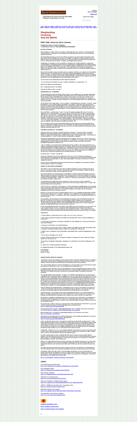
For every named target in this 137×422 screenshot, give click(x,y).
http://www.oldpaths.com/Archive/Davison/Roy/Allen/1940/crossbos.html (61, 390)
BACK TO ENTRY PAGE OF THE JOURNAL (52, 409)
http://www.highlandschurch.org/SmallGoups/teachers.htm (57, 374)
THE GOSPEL (64, 26)
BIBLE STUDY (71, 26)
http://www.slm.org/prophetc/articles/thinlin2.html (53, 318)
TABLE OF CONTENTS (50, 26)
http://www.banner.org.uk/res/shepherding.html (52, 306)
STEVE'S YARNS (69, 27)
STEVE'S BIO (77, 27)
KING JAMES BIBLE (87, 26)
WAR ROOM (58, 26)
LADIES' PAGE (89, 27)
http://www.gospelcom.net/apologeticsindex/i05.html (55, 370)
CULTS (94, 26)
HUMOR (42, 27)
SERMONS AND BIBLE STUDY (49, 404)
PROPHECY (47, 27)
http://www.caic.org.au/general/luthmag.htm (53, 395)
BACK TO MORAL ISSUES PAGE (50, 406)
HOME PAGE (93, 14)
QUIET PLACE (62, 27)
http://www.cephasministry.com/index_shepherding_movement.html (57, 357)
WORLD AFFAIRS (54, 27)
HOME (42, 26)
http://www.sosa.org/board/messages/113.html (53, 378)
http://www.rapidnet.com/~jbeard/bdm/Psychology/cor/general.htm (63, 310)
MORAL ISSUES (79, 26)
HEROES (95, 27)
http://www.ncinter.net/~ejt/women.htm (50, 313)
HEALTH (83, 27)
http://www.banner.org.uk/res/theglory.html (53, 386)
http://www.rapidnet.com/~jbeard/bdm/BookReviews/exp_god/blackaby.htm (61, 382)
